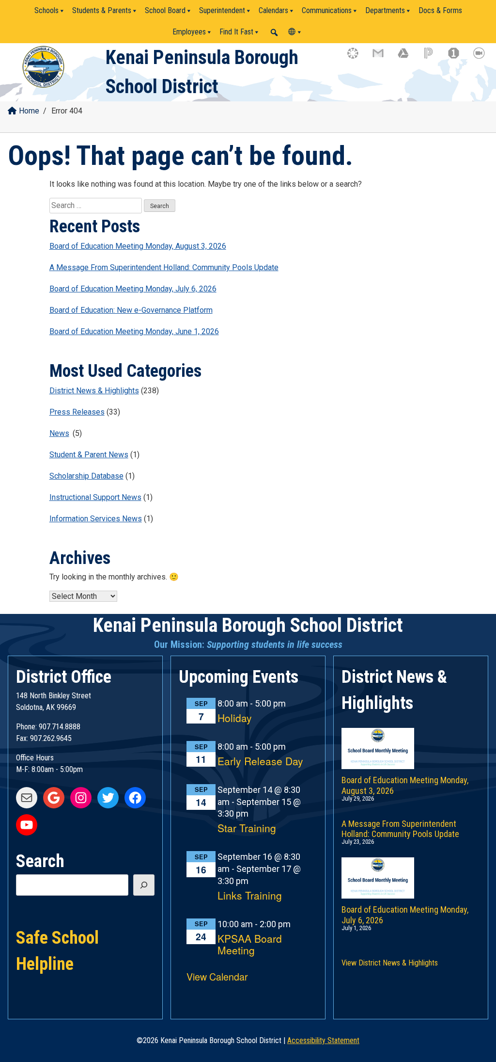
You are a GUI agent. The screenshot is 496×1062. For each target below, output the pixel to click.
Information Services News (95, 518)
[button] (274, 32)
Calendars (273, 10)
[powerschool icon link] (433, 57)
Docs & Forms (440, 10)
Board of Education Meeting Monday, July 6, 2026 (133, 288)
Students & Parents (101, 10)
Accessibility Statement (323, 1040)
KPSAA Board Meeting (249, 945)
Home (29, 110)
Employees (189, 31)
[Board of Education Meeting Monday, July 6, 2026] (410, 868)
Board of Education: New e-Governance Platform (131, 310)
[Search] (144, 885)
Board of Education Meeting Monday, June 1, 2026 (134, 331)
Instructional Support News (95, 497)
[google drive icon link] (407, 57)
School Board (165, 10)
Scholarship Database (86, 476)
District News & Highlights (94, 390)
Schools (46, 10)
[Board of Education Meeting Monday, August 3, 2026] (410, 738)
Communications (327, 10)
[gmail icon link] (382, 57)
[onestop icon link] (458, 57)
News (59, 433)
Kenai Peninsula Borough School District (248, 625)
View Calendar (217, 976)
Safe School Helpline (57, 937)
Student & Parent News (88, 454)
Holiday (234, 718)
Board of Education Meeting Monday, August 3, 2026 (137, 246)
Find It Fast (236, 31)
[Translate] (295, 32)
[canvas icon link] (357, 57)
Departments (385, 10)
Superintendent (222, 10)
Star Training (246, 828)
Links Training (249, 895)
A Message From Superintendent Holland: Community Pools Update (164, 267)
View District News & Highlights (389, 962)
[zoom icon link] (483, 57)
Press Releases (77, 412)
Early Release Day (260, 761)
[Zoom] (316, 32)
